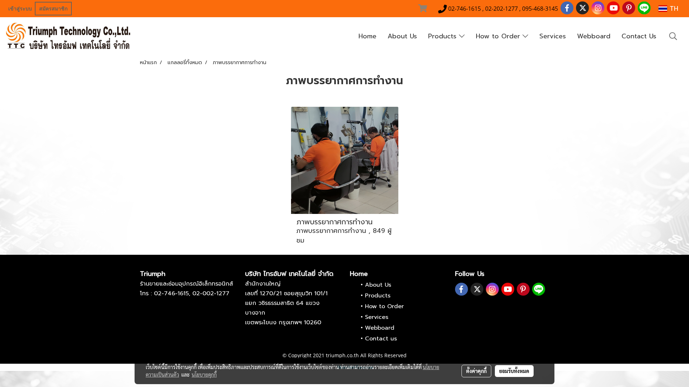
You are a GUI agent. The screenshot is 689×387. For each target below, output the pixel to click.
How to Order (499, 36)
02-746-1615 (171, 293)
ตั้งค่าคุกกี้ (476, 371)
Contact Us (639, 36)
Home (367, 36)
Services (552, 36)
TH (672, 9)
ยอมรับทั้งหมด (514, 371)
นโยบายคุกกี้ (204, 374)
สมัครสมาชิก (53, 8)
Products (443, 36)
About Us (402, 36)
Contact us (381, 338)
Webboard (593, 36)
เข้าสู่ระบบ (20, 8)
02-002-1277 (210, 293)
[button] (673, 36)
